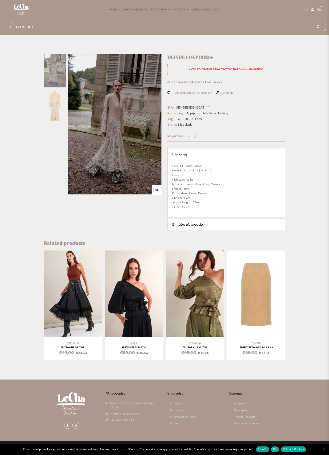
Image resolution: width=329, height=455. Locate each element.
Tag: (170, 119)
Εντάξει (262, 449)
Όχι (275, 449)
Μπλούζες (73, 342)
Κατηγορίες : (175, 113)
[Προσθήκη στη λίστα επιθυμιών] (77, 302)
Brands (179, 9)
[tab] (226, 154)
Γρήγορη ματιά (73, 328)
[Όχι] (324, 449)
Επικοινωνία (201, 9)
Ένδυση (223, 113)
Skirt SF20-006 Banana (256, 347)
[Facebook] (67, 425)
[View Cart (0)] (319, 9)
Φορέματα (193, 113)
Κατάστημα (159, 9)
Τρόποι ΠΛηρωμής (245, 416)
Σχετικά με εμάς (135, 9)
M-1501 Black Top (134, 347)
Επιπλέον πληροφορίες (188, 224)
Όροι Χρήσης (242, 410)
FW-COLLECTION (189, 119)
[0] (305, 9)
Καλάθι (174, 423)
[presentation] (46, 308)
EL (215, 9)
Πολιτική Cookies (293, 449)
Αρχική (114, 9)
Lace (134, 342)
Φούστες (256, 342)
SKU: (170, 107)
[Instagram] (75, 425)
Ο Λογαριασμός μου (182, 416)
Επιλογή (67, 302)
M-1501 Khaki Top (195, 347)
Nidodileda (208, 113)
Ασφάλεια (239, 403)
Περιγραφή (179, 154)
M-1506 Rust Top (73, 347)
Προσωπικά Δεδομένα (247, 423)
